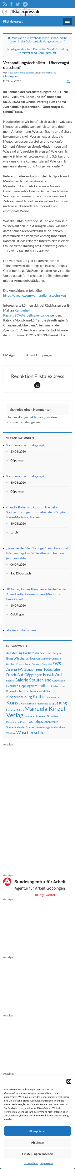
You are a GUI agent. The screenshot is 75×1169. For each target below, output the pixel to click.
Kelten (38, 691)
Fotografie (52, 669)
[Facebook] (11, 3)
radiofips (35, 721)
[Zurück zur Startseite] (37, 12)
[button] (69, 1081)
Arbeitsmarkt (48, 72)
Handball (43, 685)
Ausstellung (14, 653)
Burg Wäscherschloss (21, 658)
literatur (10, 710)
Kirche (46, 691)
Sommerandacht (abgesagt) (25, 445)
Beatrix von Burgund (51, 653)
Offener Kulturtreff (34, 716)
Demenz (36, 664)
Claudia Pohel (23, 664)
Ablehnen (37, 1142)
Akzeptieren (37, 1131)
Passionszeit (13, 722)
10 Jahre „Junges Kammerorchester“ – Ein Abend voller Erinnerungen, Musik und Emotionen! (36, 594)
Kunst (13, 702)
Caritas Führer (43, 658)
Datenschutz (31, 1163)
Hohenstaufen (25, 691)
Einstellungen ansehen (37, 1154)
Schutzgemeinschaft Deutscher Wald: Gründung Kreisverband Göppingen (38, 50)
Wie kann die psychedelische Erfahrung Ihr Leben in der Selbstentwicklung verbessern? (38, 39)
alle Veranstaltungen (21, 630)
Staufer (30, 727)
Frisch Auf (52, 674)
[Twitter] (17, 3)
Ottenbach (53, 716)
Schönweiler (51, 722)
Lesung (60, 703)
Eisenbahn (46, 664)
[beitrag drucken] (68, 82)
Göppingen (26, 686)
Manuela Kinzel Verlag (35, 712)
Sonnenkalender (15, 727)
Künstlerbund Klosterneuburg (37, 703)
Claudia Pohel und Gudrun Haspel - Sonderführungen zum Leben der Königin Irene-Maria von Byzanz (35, 512)
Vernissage (43, 727)
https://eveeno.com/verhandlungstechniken (34, 295)
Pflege (23, 722)
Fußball (10, 680)
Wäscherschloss (32, 732)
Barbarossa (31, 653)
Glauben (12, 686)
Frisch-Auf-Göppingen (24, 674)
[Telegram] (25, 3)
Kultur (39, 696)
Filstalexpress (13, 21)
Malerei (20, 710)
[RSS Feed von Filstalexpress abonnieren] (5, 3)
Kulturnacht (53, 697)
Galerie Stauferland (33, 680)
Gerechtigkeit (59, 680)
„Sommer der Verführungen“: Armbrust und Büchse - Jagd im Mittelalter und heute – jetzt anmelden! (37, 553)
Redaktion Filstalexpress (21, 72)
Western (11, 733)
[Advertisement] (34, 809)
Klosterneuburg (19, 697)
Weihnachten (58, 727)
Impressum (46, 1163)
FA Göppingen (30, 669)
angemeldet (29, 417)
